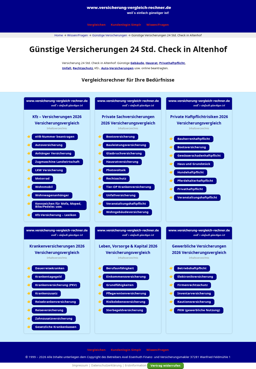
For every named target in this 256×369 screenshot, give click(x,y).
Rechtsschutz (83, 68)
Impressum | (81, 365)
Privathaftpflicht (172, 63)
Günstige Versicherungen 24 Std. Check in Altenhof (128, 49)
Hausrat (152, 63)
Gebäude (137, 63)
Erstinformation (135, 365)
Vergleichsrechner (103, 79)
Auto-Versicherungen (117, 68)
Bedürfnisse (160, 79)
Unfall (66, 68)
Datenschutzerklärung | (108, 365)
